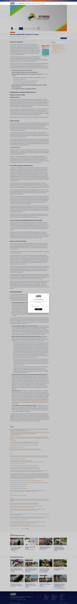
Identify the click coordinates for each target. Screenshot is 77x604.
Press (39, 3)
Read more (62, 0)
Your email (32, 304)
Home (17, 3)
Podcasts (33, 3)
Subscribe (38, 309)
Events (36, 3)
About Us (43, 3)
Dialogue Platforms (28, 3)
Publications (21, 3)
